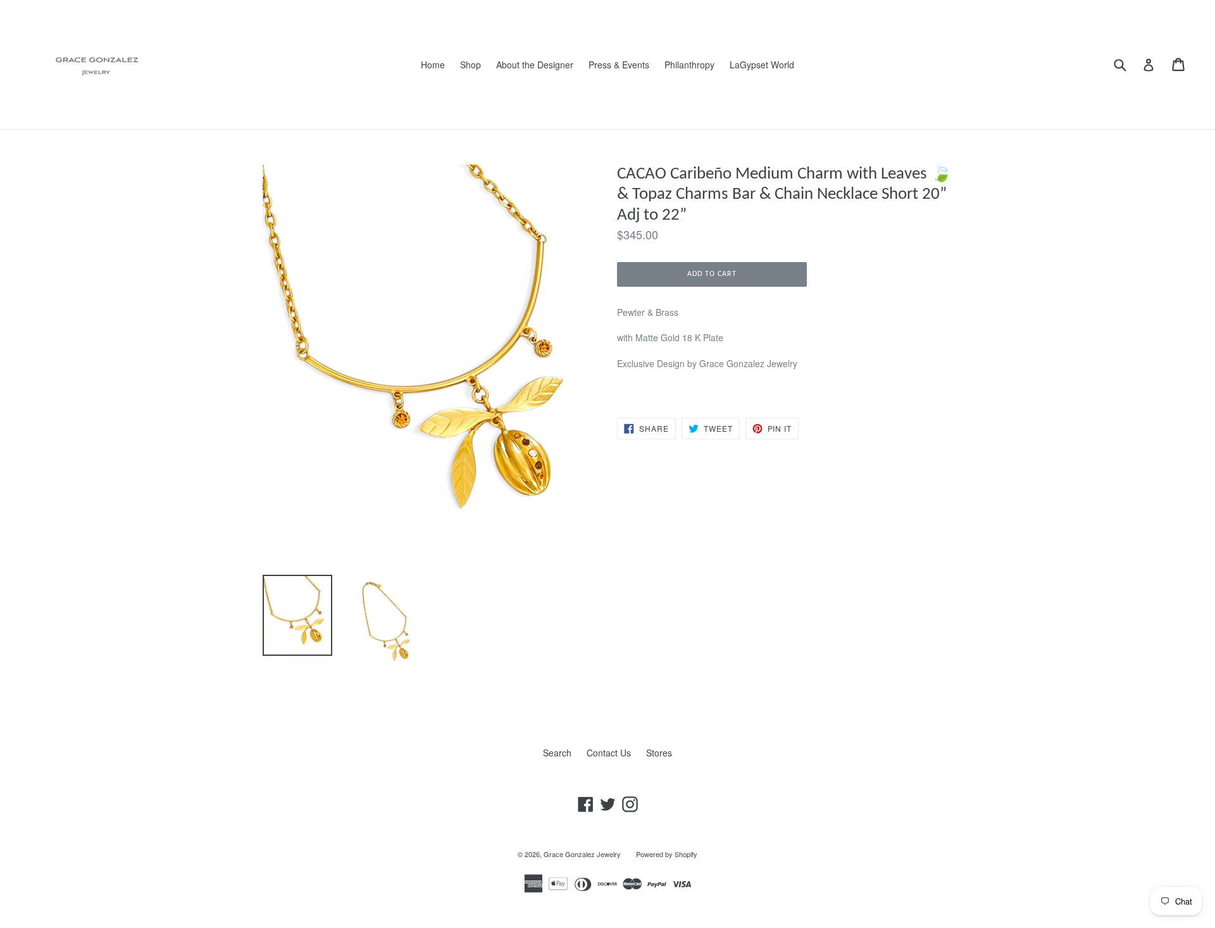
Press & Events (619, 64)
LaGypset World (762, 64)
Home (433, 64)
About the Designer (534, 64)
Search (557, 752)
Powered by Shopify (666, 854)
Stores (659, 752)
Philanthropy (689, 64)
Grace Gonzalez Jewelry (582, 854)
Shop (470, 64)
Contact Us (609, 752)
